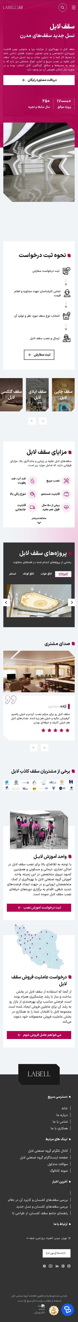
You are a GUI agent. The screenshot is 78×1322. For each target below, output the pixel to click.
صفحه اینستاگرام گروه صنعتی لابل (44, 1157)
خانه (65, 1108)
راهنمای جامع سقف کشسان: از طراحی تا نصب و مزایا (40, 1213)
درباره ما (62, 1115)
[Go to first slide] (32, 421)
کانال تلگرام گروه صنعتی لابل (48, 1150)
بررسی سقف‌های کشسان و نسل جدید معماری (42, 1206)
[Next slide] (72, 602)
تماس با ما (60, 1121)
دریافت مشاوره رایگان (42, 80)
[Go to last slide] (44, 747)
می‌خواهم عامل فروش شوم (42, 1035)
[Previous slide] (43, 421)
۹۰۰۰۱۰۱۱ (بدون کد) (56, 1253)
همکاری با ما (59, 1128)
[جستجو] (62, 7)
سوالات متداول (58, 1164)
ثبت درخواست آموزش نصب (42, 907)
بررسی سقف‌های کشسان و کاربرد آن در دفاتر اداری (38, 1200)
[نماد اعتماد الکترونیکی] (32, 1310)
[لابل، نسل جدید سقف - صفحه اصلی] (12, 7)
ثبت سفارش (42, 354)
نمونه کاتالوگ (59, 1170)
